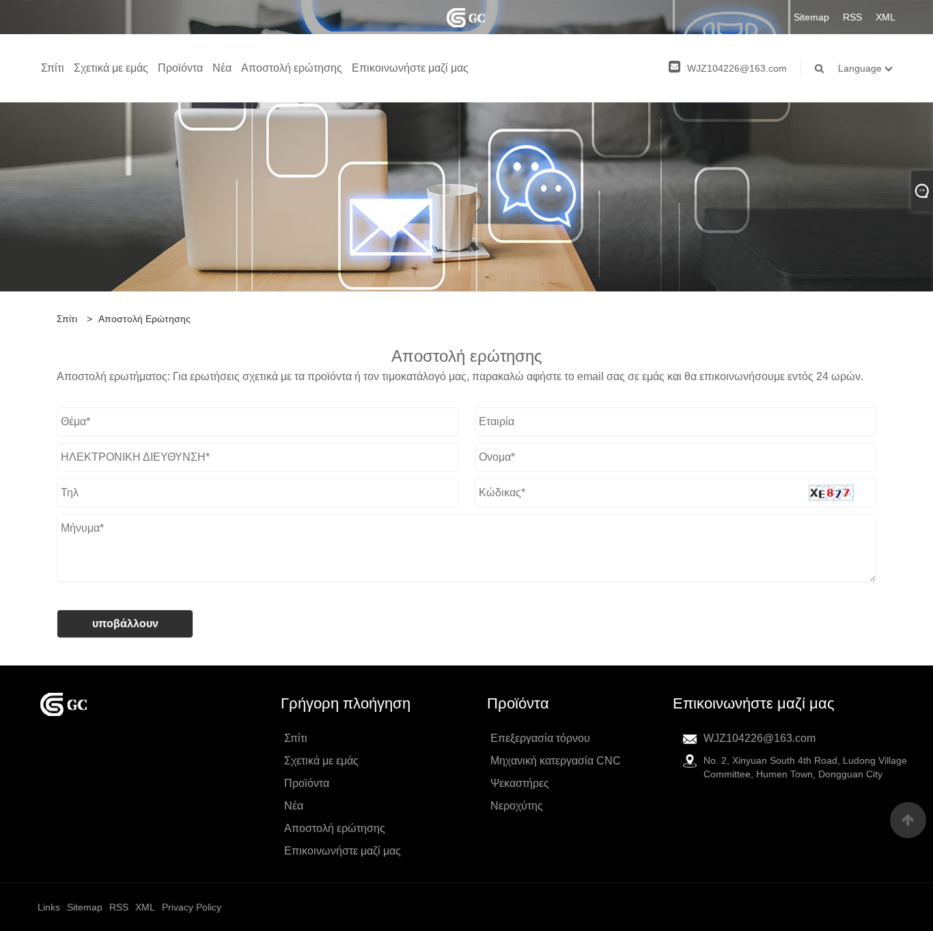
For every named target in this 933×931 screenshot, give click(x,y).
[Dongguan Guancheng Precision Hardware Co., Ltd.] (466, 17)
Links (49, 907)
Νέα (222, 68)
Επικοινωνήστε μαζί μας (410, 68)
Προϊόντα (180, 68)
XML (885, 17)
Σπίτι (52, 68)
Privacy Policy (191, 907)
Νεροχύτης (516, 806)
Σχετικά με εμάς (111, 68)
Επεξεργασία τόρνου (540, 738)
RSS (852, 17)
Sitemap (811, 17)
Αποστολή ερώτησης (291, 68)
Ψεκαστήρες (519, 783)
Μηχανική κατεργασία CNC (555, 761)
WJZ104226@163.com (737, 68)
